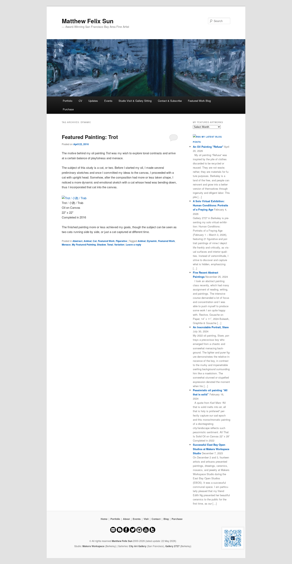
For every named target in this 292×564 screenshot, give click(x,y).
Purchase (68, 109)
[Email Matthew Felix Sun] (113, 532)
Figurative (121, 241)
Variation (119, 244)
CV (80, 101)
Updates (93, 101)
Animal (88, 241)
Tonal (110, 244)
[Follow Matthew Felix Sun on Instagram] (139, 532)
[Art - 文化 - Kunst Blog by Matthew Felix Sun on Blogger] (120, 532)
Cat (95, 241)
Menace (66, 244)
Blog (166, 519)
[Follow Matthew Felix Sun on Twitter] (133, 532)
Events (108, 101)
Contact (156, 519)
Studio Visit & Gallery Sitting (135, 101)
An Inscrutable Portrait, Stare (211, 327)
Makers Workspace (93, 546)
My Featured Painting (84, 244)
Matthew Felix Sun (87, 21)
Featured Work (106, 241)
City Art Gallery (137, 546)
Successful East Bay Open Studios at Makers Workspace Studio (211, 449)
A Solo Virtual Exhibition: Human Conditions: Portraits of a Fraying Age (210, 205)
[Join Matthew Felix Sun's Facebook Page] (126, 532)
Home (104, 519)
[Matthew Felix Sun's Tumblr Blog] (152, 532)
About (126, 519)
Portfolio (67, 101)
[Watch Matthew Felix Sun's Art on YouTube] (146, 532)
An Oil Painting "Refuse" (208, 147)
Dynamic (152, 241)
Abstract (77, 241)
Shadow (101, 244)
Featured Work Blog (199, 101)
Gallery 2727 (172, 546)
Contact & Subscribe (170, 101)
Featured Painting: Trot (90, 137)
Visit (146, 519)
